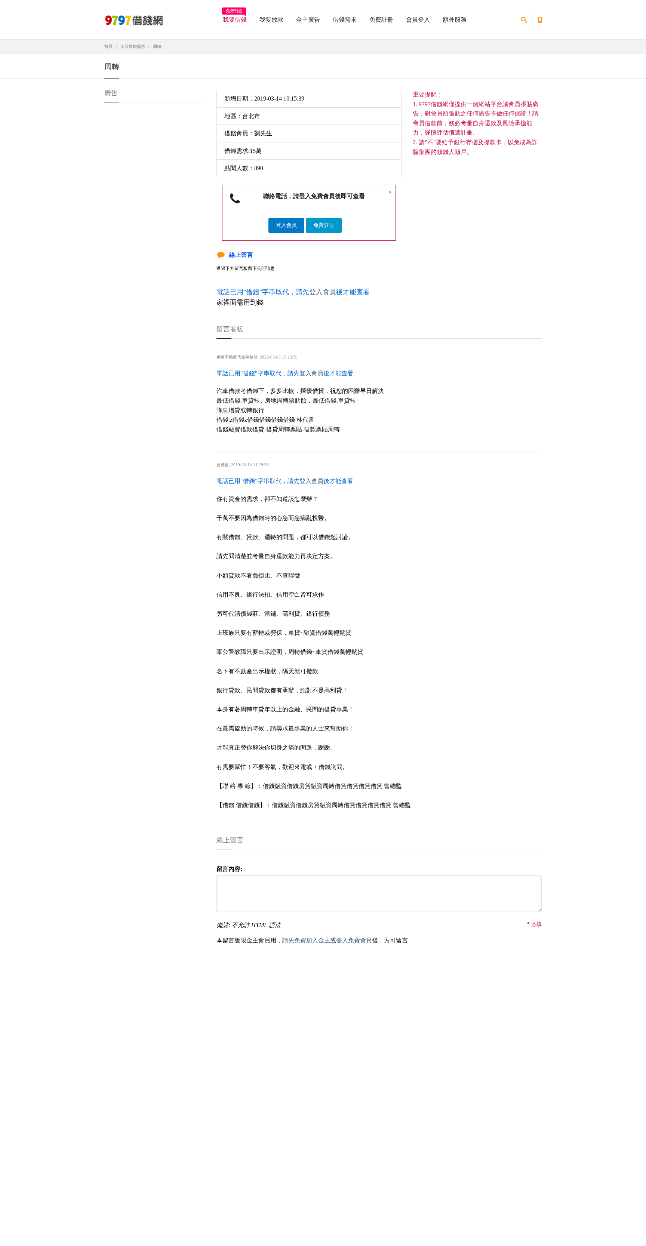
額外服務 (455, 19)
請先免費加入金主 (306, 940)
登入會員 (286, 225)
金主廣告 (308, 19)
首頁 (108, 46)
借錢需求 (345, 19)
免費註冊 (381, 19)
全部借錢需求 (132, 46)
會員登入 (418, 19)
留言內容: (229, 869)
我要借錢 (235, 17)
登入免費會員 (354, 940)
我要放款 (271, 19)
